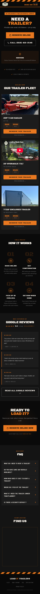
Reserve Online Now (21, 428)
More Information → (20, 135)
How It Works (16, 582)
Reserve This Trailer (20, 131)
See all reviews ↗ (29, 326)
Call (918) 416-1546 (21, 43)
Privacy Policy (20, 586)
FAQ (23, 582)
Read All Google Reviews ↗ (20, 392)
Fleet (8, 582)
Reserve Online (21, 35)
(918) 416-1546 (31, 5)
